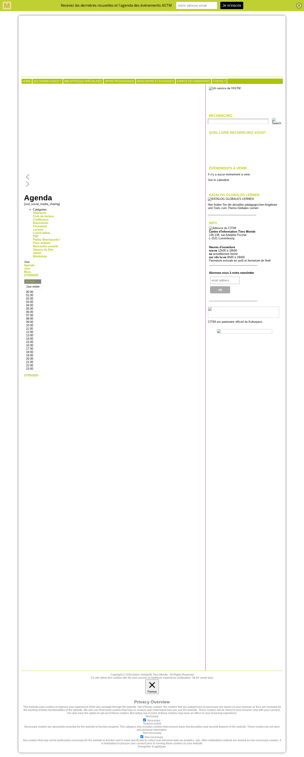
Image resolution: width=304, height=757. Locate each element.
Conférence (41, 219)
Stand (37, 253)
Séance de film (43, 249)
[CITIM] (152, 47)
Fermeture (40, 226)
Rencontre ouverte (45, 246)
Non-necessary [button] (152, 733)
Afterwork (39, 213)
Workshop (40, 256)
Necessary (153, 720)
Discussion (40, 223)
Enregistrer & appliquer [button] (152, 746)
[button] (113, 177)
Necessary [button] (152, 716)
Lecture (38, 229)
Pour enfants (42, 243)
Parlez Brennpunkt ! (46, 239)
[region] (113, 137)
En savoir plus (204, 677)
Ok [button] (193, 677)
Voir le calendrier (218, 180)
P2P (36, 236)
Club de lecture (43, 216)
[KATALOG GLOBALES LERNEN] (231, 199)
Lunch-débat (41, 233)
